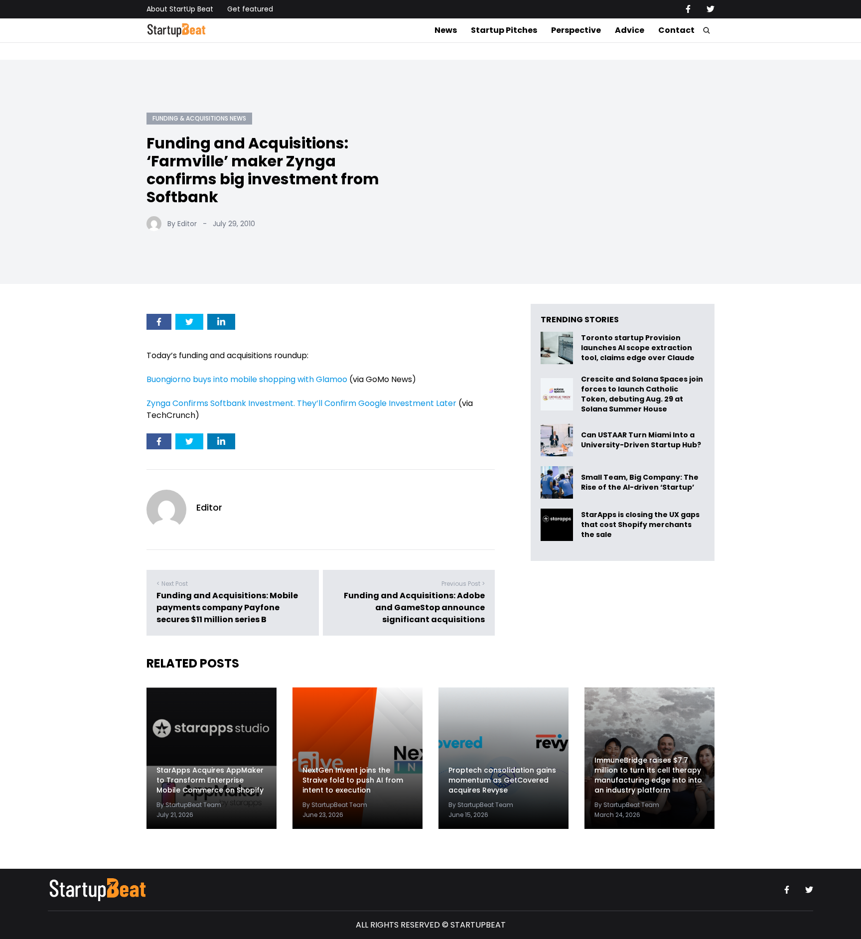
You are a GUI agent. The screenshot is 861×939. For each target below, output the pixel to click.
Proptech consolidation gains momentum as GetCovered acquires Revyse (502, 780)
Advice (629, 30)
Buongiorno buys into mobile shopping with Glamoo (246, 379)
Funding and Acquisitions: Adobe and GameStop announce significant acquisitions (414, 607)
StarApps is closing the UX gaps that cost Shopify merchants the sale (640, 524)
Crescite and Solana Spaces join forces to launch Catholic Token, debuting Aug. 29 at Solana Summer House (642, 394)
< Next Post (172, 583)
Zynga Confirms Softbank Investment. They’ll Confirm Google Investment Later (301, 403)
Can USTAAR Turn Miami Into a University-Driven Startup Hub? (641, 440)
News (445, 30)
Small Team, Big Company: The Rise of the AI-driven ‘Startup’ (640, 482)
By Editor (182, 224)
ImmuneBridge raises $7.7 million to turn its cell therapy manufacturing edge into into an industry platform (648, 775)
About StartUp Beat (179, 9)
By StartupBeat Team (188, 805)
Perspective (576, 30)
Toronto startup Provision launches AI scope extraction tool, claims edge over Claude (638, 348)
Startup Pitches (504, 30)
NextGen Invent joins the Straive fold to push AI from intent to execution (352, 780)
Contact (676, 30)
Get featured (250, 9)
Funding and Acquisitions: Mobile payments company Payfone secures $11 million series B (227, 607)
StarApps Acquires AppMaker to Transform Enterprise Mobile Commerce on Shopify (210, 780)
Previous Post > (463, 583)
